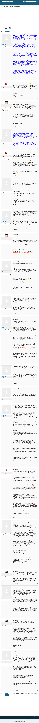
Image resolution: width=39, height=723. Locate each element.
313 (10, 578)
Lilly (2, 188)
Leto (3, 327)
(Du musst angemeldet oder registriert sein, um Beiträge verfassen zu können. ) (25, 693)
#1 (37, 78)
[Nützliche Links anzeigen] (37, 10)
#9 (37, 292)
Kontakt (14, 716)
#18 (37, 616)
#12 (37, 385)
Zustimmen (16, 721)
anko (3, 472)
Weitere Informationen (21, 721)
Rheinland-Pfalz (9, 579)
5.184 (10, 192)
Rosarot (3, 105)
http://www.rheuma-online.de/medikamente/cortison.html (24, 252)
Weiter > (10, 31)
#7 (37, 231)
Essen (10, 331)
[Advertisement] (19, 19)
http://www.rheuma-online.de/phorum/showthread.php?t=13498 (25, 485)
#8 (37, 257)
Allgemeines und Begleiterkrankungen (14, 29)
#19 (37, 648)
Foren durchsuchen (4, 6)
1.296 (10, 108)
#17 (37, 583)
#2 (37, 98)
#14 (37, 465)
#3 (37, 126)
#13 (37, 398)
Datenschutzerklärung (32, 716)
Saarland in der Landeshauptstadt (6, 110)
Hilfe (17, 716)
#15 (37, 517)
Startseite (10, 716)
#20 (37, 690)
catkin (3, 574)
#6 (37, 207)
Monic (3, 86)
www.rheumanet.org (32, 335)
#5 (37, 175)
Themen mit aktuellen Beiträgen (15, 6)
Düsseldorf (9, 90)
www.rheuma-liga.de (24, 347)
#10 (37, 313)
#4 (37, 148)
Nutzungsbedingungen (23, 716)
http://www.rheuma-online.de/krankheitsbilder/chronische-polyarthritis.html (25, 120)
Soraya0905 (28, 29)
